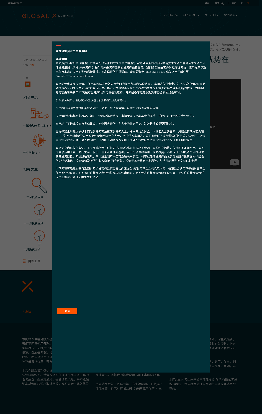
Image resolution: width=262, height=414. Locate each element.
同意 (67, 311)
